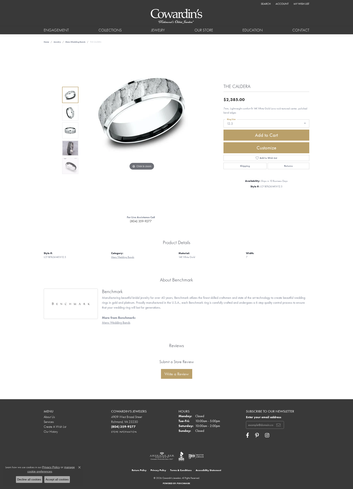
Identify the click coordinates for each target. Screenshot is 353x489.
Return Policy (139, 470)
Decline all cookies (29, 479)
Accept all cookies (57, 479)
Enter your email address (263, 417)
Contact (300, 30)
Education (252, 30)
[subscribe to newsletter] (278, 425)
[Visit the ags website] (161, 456)
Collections (110, 30)
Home (46, 42)
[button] (265, 3)
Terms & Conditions (181, 470)
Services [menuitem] (49, 422)
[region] (141, 130)
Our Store (203, 30)
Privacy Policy (158, 470)
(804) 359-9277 (141, 221)
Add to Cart (266, 135)
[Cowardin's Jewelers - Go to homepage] (176, 16)
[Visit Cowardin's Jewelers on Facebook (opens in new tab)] (247, 435)
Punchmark (183, 483)
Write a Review (176, 374)
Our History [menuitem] (51, 431)
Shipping (245, 166)
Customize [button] (266, 147)
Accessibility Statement (208, 470)
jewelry (57, 42)
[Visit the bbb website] (181, 456)
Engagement (56, 30)
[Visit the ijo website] (196, 456)
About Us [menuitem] (49, 417)
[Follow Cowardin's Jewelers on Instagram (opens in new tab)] (267, 435)
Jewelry (158, 30)
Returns (288, 166)
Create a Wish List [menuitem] (55, 427)
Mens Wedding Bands (75, 42)
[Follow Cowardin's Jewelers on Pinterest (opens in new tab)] (257, 435)
